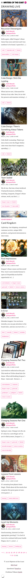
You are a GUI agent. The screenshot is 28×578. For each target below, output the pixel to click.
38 (19, 552)
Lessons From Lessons (11, 474)
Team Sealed (6, 177)
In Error (4, 310)
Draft (3, 332)
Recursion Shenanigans (11, 28)
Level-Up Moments (9, 522)
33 (7, 552)
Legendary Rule (10, 50)
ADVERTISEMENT (6, 219)
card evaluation (6, 283)
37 (16, 552)
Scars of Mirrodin (6, 450)
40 (24, 552)
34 (9, 552)
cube (3, 50)
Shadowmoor (5, 336)
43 (15, 555)
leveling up (18, 546)
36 (14, 552)
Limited (18, 50)
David (20, 572)
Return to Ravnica (20, 287)
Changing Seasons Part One (13, 420)
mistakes (22, 332)
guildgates (13, 392)
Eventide (9, 332)
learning (4, 498)
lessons (11, 546)
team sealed (15, 206)
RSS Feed (14, 565)
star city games (6, 206)
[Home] (15, 2)
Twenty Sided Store (13, 498)
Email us (18, 568)
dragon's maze (6, 202)
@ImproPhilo (11, 33)
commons (15, 384)
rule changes (15, 54)
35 (11, 552)
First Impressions (8, 258)
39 (21, 552)
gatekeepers (5, 392)
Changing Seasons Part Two (13, 360)
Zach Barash (10, 31)
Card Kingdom (8, 222)
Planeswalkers (5, 54)
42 (12, 555)
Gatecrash (4, 287)
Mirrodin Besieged (7, 446)
